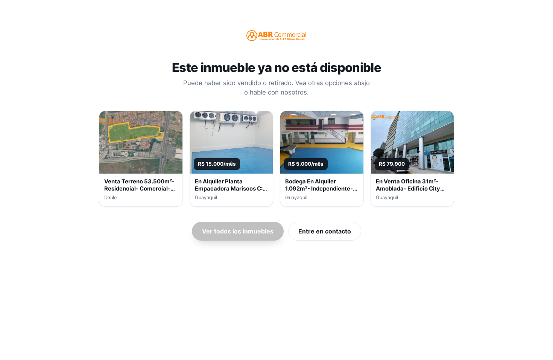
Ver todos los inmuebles (237, 231)
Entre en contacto (324, 231)
